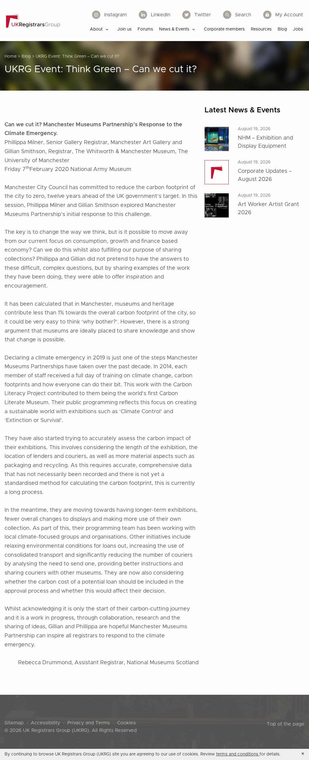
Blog (26, 56)
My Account (289, 14)
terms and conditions (238, 754)
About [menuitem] (96, 29)
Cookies (126, 722)
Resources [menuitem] (261, 29)
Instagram (115, 14)
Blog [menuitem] (282, 29)
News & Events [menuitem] (174, 29)
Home (11, 56)
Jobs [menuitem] (298, 29)
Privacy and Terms (88, 722)
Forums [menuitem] (145, 29)
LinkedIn (160, 14)
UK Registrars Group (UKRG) (56, 730)
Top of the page (285, 724)
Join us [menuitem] (124, 29)
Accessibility (45, 722)
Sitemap (14, 722)
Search (243, 14)
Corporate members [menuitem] (224, 29)
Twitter (202, 14)
